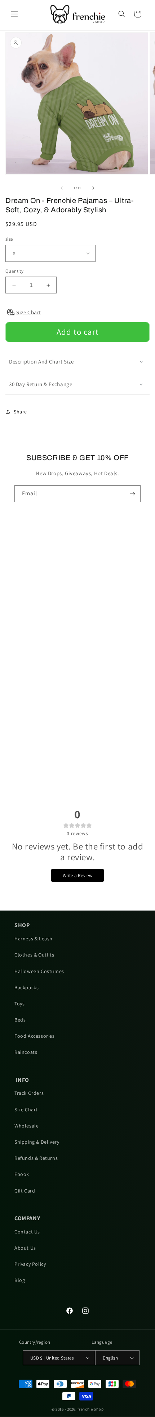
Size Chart (26, 1109)
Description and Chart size (41, 361)
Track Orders (29, 1093)
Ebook (21, 1174)
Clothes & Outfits (34, 954)
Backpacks (26, 987)
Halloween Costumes (39, 971)
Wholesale (26, 1125)
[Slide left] (62, 188)
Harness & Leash (33, 938)
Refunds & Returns (36, 1158)
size (9, 239)
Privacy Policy (30, 1264)
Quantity (14, 271)
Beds (20, 1020)
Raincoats (25, 1052)
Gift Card (24, 1190)
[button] (14, 14)
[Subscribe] (132, 493)
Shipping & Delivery (36, 1142)
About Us (25, 1248)
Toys (19, 1003)
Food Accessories (34, 1036)
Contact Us (27, 1231)
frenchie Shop (90, 1409)
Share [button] (20, 411)
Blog (19, 1280)
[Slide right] (93, 188)
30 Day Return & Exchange (40, 384)
